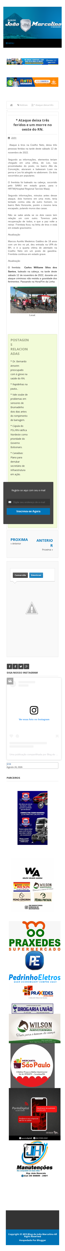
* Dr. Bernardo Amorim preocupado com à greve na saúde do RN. (18, 370)
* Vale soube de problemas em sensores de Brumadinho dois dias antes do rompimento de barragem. (19, 407)
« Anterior (15, 543)
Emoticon (36, 575)
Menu (11, 43)
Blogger (41, 1240)
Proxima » (47, 549)
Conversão (20, 575)
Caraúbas (12, 770)
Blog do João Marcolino (41, 1234)
